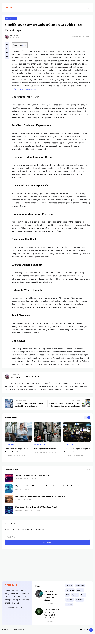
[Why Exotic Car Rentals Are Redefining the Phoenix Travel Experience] (9, 499)
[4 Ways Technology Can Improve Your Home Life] (77, 432)
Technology (10, 19)
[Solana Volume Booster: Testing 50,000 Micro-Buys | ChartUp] (9, 510)
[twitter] (7, 49)
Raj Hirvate (14, 35)
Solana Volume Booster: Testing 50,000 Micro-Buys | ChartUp (36, 507)
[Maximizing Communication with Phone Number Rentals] (39, 594)
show (24, 45)
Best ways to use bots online (45, 449)
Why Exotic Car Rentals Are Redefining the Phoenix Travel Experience (40, 496)
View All (88, 469)
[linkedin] (7, 56)
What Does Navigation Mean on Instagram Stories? (33, 475)
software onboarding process (25, 89)
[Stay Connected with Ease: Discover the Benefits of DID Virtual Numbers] (39, 611)
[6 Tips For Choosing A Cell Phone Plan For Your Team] (18, 432)
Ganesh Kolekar (40, 452)
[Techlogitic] (9, 7)
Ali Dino (18, 489)
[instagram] (32, 377)
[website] (38, 377)
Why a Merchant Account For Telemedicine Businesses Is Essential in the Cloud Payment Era (47, 486)
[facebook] (7, 45)
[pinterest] (7, 52)
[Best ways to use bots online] (47, 432)
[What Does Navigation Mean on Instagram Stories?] (9, 478)
